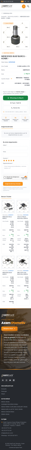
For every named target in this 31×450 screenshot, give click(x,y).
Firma (4, 151)
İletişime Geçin (8, 328)
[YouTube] (10, 380)
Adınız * (5, 145)
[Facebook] (2, 380)
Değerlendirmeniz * (8, 163)
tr (22, 1)
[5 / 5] (13, 160)
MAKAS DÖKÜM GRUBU (7, 411)
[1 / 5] (4, 160)
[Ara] (24, 6)
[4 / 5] (11, 160)
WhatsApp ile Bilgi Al (16, 98)
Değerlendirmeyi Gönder (13, 184)
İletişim (3, 394)
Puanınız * (5, 158)
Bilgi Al (28, 73)
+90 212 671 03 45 (8, 1)
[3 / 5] (9, 160)
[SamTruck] (7, 6)
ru (28, 1)
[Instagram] (6, 380)
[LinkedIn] (13, 380)
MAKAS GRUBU (5, 401)
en (25, 1)
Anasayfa (3, 16)
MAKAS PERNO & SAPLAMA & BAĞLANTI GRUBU (14, 406)
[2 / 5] (6, 160)
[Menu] (28, 6)
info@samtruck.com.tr (7, 433)
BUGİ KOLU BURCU (13, 16)
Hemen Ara (16, 108)
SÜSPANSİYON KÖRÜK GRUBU (9, 404)
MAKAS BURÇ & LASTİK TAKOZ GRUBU (12, 409)
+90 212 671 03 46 (6, 430)
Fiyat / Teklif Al (16, 103)
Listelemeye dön (7, 13)
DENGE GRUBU (5, 414)
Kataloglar (4, 391)
